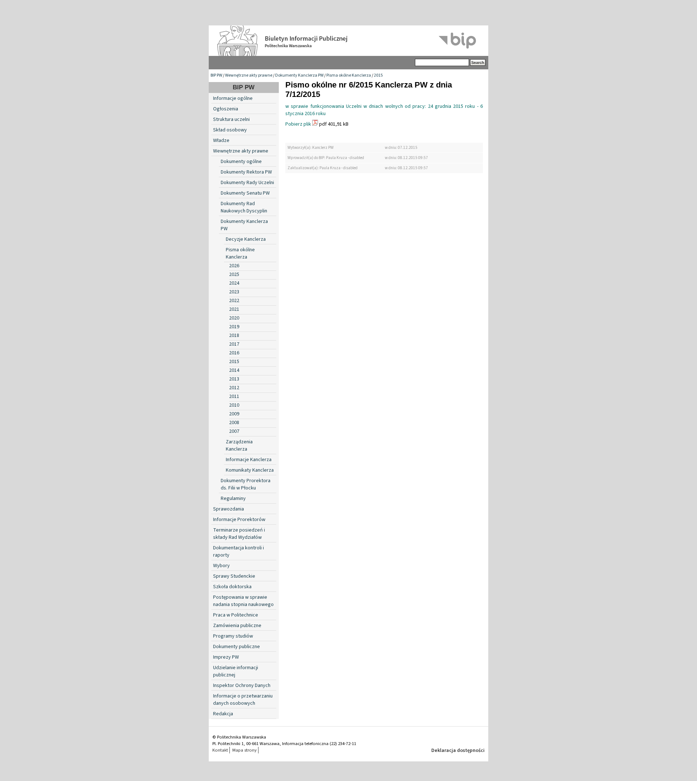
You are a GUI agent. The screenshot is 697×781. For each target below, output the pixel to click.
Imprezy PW (226, 657)
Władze (221, 140)
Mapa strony (244, 750)
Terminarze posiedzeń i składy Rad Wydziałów (239, 533)
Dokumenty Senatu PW (245, 193)
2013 (234, 379)
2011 (234, 396)
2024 (234, 283)
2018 (234, 335)
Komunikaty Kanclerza (250, 470)
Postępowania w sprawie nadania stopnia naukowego (243, 601)
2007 (234, 431)
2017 (234, 344)
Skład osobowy (230, 130)
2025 (234, 274)
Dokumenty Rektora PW (246, 172)
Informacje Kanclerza (249, 459)
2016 (234, 353)
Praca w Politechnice (235, 615)
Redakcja (223, 713)
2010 (234, 405)
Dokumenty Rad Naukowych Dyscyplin (244, 207)
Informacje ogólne (233, 98)
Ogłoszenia (225, 109)
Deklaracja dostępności (458, 750)
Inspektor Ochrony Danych (241, 685)
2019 (234, 326)
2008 (234, 422)
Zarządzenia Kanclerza (239, 445)
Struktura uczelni (231, 119)
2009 (234, 414)
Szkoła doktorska (232, 586)
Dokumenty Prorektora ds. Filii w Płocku (245, 484)
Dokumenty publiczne (236, 646)
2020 (234, 318)
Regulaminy (233, 498)
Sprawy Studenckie (234, 576)
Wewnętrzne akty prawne (248, 75)
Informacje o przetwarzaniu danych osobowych (243, 699)
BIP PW (216, 75)
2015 (378, 75)
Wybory (221, 565)
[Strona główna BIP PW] (348, 40)
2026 (234, 265)
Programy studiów (233, 636)
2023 (234, 292)
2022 (234, 300)
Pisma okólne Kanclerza (348, 75)
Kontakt (220, 750)
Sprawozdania (228, 509)
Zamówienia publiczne (237, 625)
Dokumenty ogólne (241, 161)
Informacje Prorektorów (239, 519)
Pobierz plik (298, 124)
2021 (234, 309)
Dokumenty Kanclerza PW (299, 75)
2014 (234, 370)
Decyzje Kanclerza (246, 239)
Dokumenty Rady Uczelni (247, 182)
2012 (234, 387)
